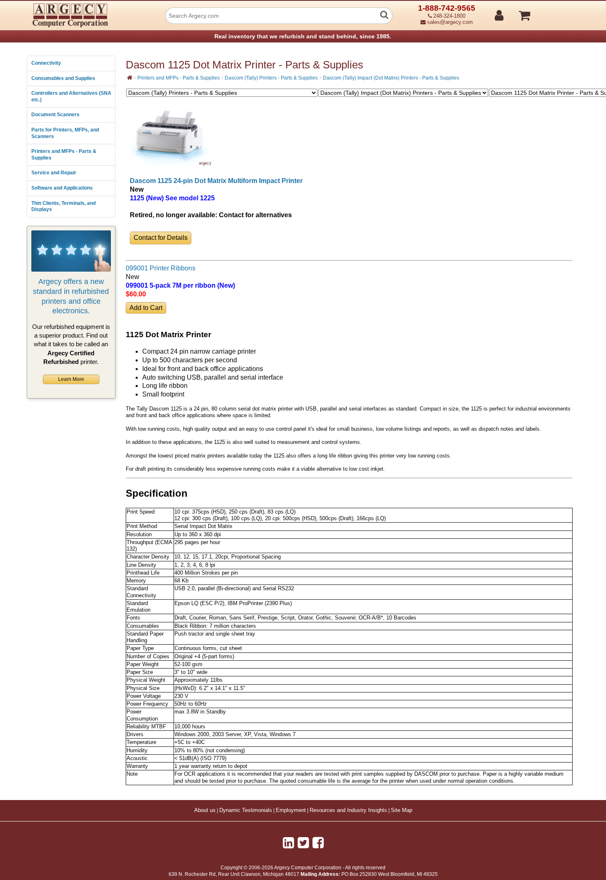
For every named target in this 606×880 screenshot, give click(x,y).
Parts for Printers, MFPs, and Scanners (65, 133)
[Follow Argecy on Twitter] (303, 842)
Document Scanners (55, 114)
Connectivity (46, 63)
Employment (291, 810)
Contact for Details (161, 237)
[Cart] (555, 12)
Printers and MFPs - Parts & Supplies (63, 154)
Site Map (401, 810)
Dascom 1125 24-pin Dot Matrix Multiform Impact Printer (216, 180)
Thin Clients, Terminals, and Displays (63, 206)
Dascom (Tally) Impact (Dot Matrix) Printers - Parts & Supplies (391, 78)
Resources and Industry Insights (348, 810)
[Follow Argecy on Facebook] (318, 842)
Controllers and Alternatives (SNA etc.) (71, 96)
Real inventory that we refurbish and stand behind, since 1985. (302, 36)
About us (205, 810)
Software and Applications (62, 188)
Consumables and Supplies (63, 78)
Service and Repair (53, 173)
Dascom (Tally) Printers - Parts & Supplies (271, 78)
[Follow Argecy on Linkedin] (288, 842)
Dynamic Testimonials (245, 810)
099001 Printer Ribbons (160, 268)
